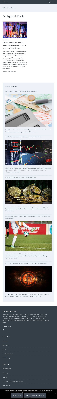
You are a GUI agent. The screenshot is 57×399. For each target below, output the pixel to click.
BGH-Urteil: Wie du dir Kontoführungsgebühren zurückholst (22, 91)
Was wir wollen (7, 368)
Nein (26, 395)
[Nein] (55, 394)
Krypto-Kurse (30, 320)
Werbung (5, 373)
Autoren (5, 377)
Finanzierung (6, 358)
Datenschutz (6, 386)
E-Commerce (6, 40)
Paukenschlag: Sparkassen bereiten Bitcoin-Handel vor (20, 177)
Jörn (4, 71)
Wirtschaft (6, 345)
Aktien (4, 349)
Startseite (5, 341)
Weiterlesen (33, 132)
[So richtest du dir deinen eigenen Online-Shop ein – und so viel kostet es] (15, 30)
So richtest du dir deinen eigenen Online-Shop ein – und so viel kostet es (14, 45)
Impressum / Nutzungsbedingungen (13, 381)
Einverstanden (17, 395)
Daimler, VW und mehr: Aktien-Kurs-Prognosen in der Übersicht (23, 137)
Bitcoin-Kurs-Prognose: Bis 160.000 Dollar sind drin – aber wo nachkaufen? (26, 263)
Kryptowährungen (8, 354)
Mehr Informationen (38, 395)
